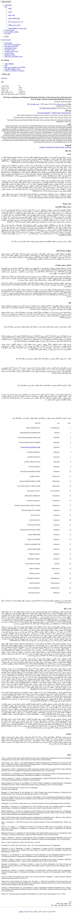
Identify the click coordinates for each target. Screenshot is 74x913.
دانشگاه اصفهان (9, 63)
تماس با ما (7, 33)
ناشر (5, 6)
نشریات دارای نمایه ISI (11, 46)
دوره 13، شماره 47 (60, 104)
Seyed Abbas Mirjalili (43, 113)
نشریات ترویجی (9, 53)
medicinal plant (50, 147)
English (6, 36)
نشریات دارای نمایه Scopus (12, 44)
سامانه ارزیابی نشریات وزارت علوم (14, 67)
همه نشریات (8, 42)
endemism (68, 147)
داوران (10, 11)
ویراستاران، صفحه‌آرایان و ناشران (14, 70)
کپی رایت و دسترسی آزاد (15, 21)
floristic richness (60, 147)
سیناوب (20, 911)
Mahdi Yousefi (56, 113)
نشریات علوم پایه (9, 49)
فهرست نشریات (9, 30)
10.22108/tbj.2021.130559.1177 (49, 108)
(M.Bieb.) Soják (30, 447)
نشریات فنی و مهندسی (11, 51)
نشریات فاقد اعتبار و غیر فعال (13, 56)
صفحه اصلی (8, 5)
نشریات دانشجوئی (9, 54)
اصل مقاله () (33, 104)
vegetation (42, 147)
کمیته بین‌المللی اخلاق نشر (12, 69)
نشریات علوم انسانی (10, 48)
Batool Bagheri (66, 113)
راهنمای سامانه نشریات (11, 31)
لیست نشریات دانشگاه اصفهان (17, 28)
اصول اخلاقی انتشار (14, 18)
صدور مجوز (11, 15)
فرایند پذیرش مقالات (14, 25)
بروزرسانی (4, 78)
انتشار (10, 8)
